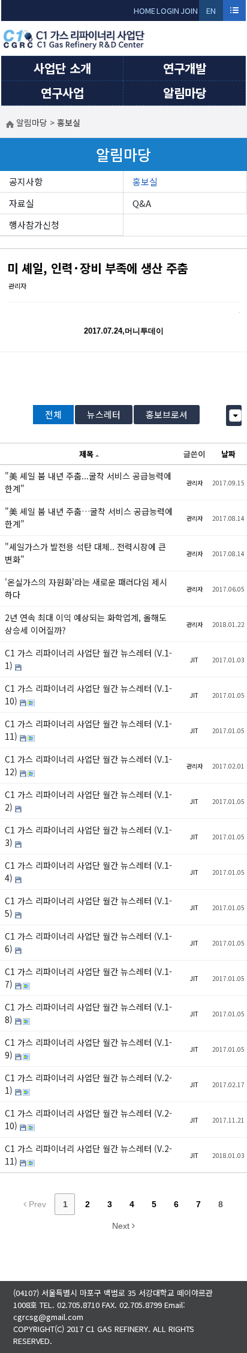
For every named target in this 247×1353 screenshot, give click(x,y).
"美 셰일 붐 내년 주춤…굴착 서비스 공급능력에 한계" (89, 517)
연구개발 (184, 68)
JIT (194, 659)
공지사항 (26, 181)
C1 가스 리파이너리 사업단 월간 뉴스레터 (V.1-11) (88, 730)
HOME (144, 10)
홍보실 (145, 181)
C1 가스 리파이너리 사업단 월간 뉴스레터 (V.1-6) (88, 942)
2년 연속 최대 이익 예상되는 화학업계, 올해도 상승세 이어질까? (86, 623)
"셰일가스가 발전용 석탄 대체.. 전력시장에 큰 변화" (85, 553)
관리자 (17, 285)
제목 (86, 454)
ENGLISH (211, 13)
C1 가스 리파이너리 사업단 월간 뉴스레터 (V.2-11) (88, 1154)
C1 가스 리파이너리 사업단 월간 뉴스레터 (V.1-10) (88, 694)
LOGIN (167, 10)
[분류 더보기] (235, 415)
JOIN (189, 10)
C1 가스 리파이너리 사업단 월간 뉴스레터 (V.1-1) (88, 659)
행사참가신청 (34, 224)
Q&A (141, 203)
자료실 (21, 203)
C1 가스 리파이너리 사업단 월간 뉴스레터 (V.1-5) (88, 907)
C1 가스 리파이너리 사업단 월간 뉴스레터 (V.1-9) (88, 1048)
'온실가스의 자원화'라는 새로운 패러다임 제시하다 (86, 588)
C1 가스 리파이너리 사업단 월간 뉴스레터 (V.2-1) (88, 1084)
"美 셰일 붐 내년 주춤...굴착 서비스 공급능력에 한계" (88, 482)
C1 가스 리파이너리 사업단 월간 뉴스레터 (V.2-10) (88, 1119)
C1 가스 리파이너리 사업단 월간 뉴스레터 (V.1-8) (88, 1013)
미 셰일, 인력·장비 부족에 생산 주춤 (97, 268)
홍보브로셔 (167, 414)
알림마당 (184, 92)
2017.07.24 (103, 330)
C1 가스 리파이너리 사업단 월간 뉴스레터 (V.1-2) (88, 800)
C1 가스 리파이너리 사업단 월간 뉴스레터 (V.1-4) (88, 871)
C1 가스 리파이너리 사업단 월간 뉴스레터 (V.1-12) (88, 765)
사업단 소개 (62, 68)
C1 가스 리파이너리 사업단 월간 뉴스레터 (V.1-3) (88, 836)
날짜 (228, 454)
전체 (53, 414)
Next (122, 1226)
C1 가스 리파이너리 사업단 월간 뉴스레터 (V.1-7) (88, 977)
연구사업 (62, 92)
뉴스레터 (104, 414)
